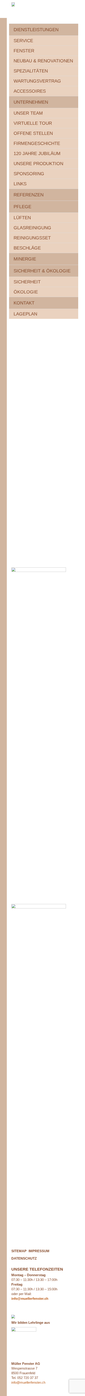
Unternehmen (31, 102)
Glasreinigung (32, 227)
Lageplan (25, 313)
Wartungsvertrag (37, 81)
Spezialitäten (31, 70)
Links (20, 183)
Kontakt (24, 302)
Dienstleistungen (36, 29)
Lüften (22, 217)
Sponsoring (29, 173)
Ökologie (26, 291)
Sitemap (19, 1251)
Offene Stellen (33, 133)
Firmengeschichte (37, 143)
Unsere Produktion (38, 163)
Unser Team (28, 113)
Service (23, 40)
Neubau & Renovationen (43, 60)
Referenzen (29, 194)
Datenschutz (24, 1258)
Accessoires (30, 91)
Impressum (39, 1251)
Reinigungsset (32, 237)
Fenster (24, 50)
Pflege (22, 206)
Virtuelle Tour (33, 123)
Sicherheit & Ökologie (42, 270)
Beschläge (27, 247)
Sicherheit (27, 281)
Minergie (25, 258)
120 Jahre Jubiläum (37, 153)
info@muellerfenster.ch (28, 1382)
